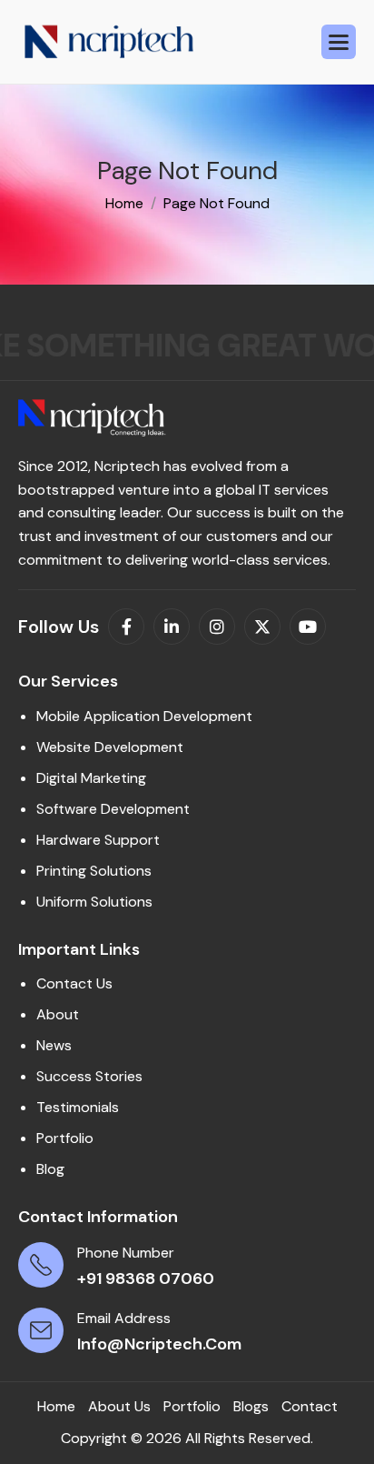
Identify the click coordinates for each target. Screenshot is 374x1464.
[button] (338, 42)
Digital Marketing (91, 777)
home (124, 203)
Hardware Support (98, 839)
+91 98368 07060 (145, 1278)
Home (56, 1406)
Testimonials (77, 1107)
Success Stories (89, 1076)
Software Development (113, 808)
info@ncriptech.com (159, 1344)
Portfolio (65, 1138)
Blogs (251, 1406)
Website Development (109, 747)
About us (119, 1406)
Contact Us (74, 983)
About (57, 1014)
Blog (50, 1168)
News (54, 1045)
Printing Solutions (94, 870)
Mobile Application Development (144, 716)
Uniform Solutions (94, 901)
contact (309, 1406)
